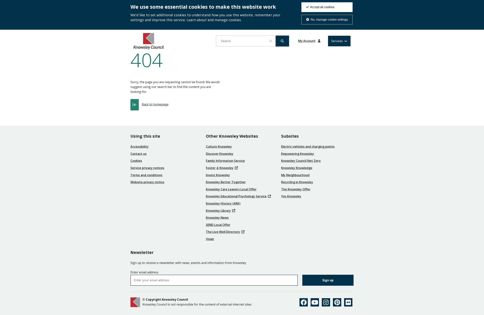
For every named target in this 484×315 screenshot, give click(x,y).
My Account (307, 41)
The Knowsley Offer (295, 189)
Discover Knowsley (219, 154)
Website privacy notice (147, 182)
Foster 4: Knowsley (219, 168)
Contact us (138, 154)
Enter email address (144, 272)
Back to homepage (155, 104)
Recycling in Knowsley (297, 182)
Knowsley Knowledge (296, 168)
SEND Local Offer (218, 225)
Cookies (136, 161)
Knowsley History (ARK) (223, 203)
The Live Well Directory (223, 232)
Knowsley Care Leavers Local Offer (231, 189)
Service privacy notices (147, 168)
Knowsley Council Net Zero (301, 161)
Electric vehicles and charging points (308, 146)
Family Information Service (225, 161)
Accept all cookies (321, 7)
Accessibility (139, 146)
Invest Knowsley (218, 175)
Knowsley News (217, 218)
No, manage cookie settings (329, 19)
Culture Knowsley (219, 146)
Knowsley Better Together (226, 182)
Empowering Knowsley (297, 154)
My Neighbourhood (295, 175)
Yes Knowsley (291, 196)
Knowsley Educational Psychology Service (236, 196)
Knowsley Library (218, 211)
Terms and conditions (146, 175)
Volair (210, 239)
